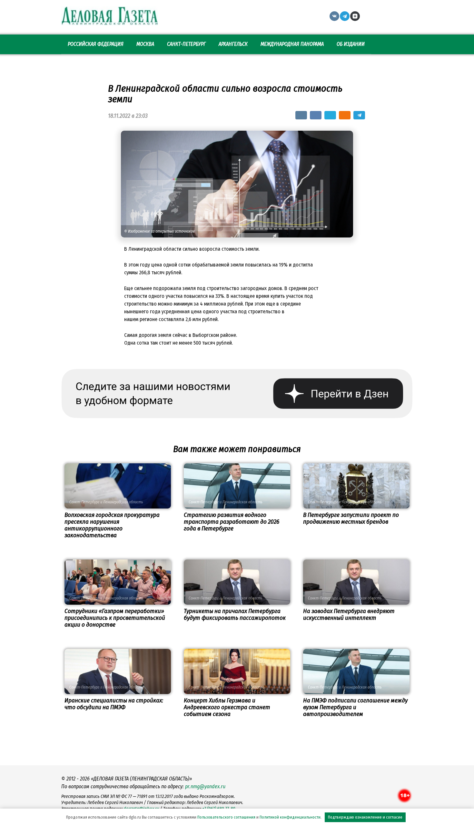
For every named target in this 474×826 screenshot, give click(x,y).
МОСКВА (145, 44)
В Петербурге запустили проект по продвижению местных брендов (351, 518)
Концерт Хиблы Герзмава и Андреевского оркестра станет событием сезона (227, 707)
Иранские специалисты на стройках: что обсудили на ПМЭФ (113, 704)
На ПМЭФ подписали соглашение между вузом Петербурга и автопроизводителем (355, 707)
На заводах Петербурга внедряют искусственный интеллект (349, 614)
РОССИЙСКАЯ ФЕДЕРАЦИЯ (95, 44)
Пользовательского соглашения (226, 817)
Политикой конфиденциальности (290, 817)
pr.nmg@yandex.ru (205, 786)
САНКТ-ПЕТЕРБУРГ (186, 44)
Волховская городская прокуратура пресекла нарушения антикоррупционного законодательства (112, 525)
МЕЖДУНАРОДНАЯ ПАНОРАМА (292, 44)
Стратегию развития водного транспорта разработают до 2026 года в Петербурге (231, 521)
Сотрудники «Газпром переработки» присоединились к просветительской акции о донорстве (114, 617)
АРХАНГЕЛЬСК (233, 44)
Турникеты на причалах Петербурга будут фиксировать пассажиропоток (235, 614)
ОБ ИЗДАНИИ (351, 44)
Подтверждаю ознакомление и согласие (365, 817)
